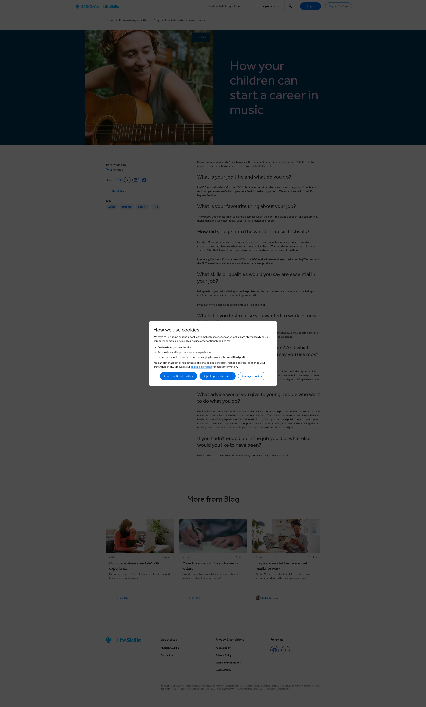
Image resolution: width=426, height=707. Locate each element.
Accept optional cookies (178, 376)
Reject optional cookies (218, 376)
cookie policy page (201, 366)
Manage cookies (252, 376)
